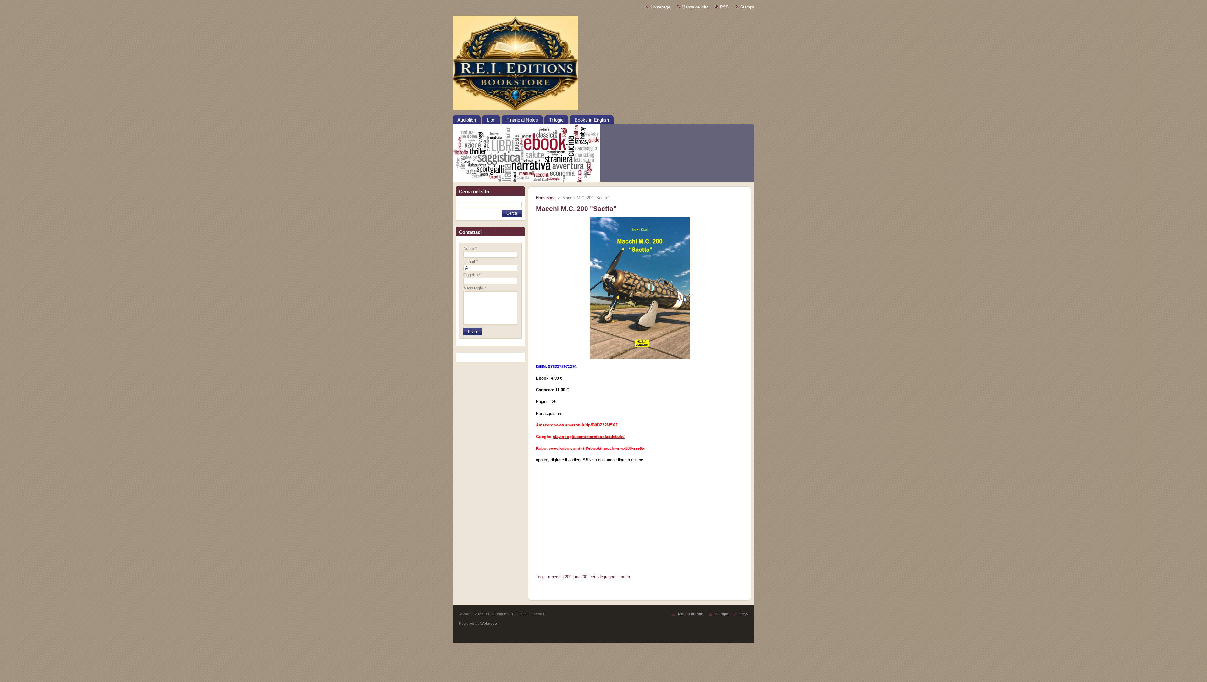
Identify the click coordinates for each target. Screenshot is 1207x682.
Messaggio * (474, 288)
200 (568, 577)
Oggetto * (472, 274)
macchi (554, 577)
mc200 (581, 577)
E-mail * (470, 261)
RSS (724, 7)
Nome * (470, 248)
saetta (624, 577)
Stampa (747, 7)
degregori (606, 577)
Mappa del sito (695, 7)
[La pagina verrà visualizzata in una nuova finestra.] (640, 359)
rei (593, 577)
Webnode (488, 623)
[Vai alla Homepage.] (603, 65)
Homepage (660, 7)
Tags (540, 577)
